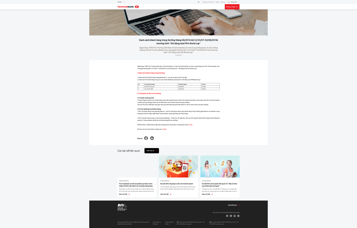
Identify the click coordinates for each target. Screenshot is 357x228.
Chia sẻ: (140, 138)
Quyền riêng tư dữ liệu (169, 223)
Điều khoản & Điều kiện (157, 223)
